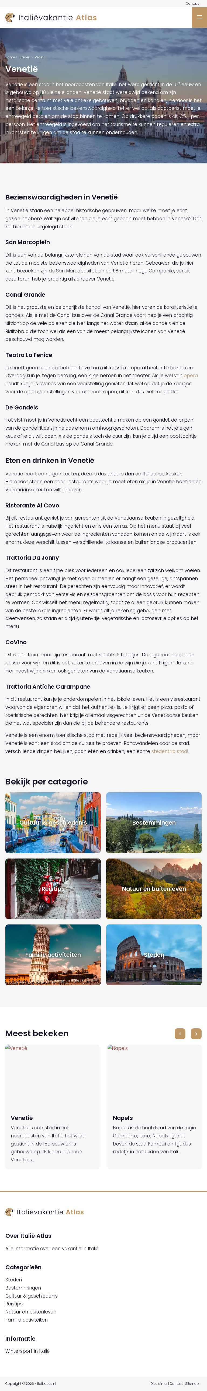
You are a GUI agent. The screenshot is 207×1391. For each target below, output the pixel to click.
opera (191, 375)
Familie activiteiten (26, 1320)
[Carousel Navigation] (188, 1033)
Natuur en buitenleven (30, 1312)
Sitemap (192, 1384)
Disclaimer (158, 1384)
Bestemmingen (23, 1288)
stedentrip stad (169, 751)
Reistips (14, 1304)
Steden (24, 57)
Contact (192, 3)
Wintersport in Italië (27, 1351)
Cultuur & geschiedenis (31, 1296)
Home (10, 57)
